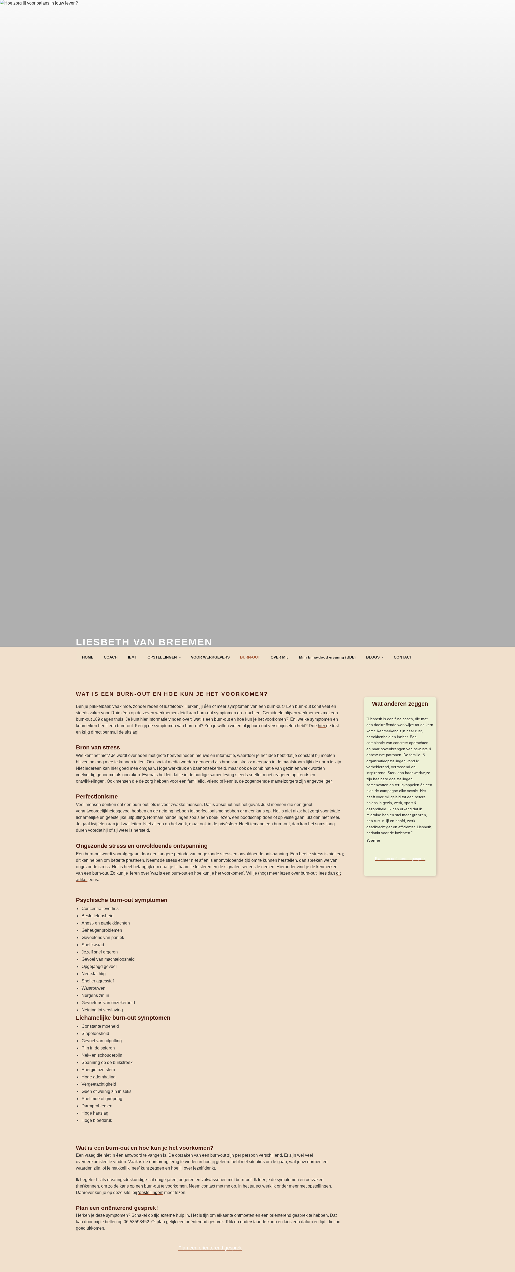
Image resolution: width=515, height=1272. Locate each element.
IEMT (132, 657)
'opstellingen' (150, 1192)
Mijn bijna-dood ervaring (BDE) (327, 657)
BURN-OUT (250, 657)
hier (322, 725)
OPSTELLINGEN (162, 657)
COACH (110, 657)
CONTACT (403, 657)
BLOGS (373, 657)
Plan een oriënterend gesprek (210, 1248)
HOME (87, 657)
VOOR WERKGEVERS (210, 657)
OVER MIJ (280, 657)
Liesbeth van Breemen (144, 642)
